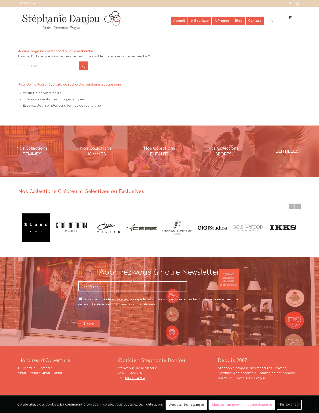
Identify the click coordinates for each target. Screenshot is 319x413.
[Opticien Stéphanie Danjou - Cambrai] (94, 20)
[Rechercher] (271, 20)
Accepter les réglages (186, 404)
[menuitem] (179, 20)
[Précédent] (291, 206)
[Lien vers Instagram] (297, 3)
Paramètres (289, 404)
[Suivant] (298, 206)
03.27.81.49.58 (31, 3)
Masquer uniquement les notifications (242, 404)
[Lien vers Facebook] (290, 3)
